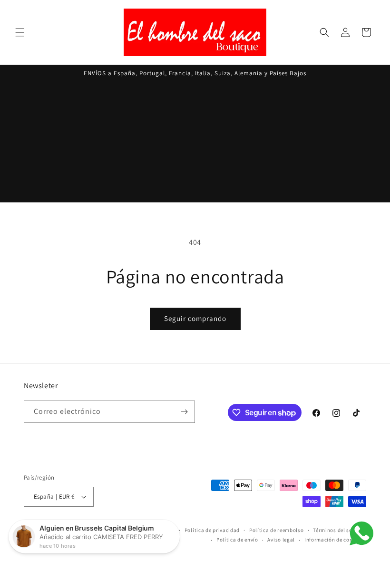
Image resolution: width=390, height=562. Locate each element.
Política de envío (237, 539)
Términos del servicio (339, 530)
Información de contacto (335, 539)
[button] (20, 32)
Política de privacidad (212, 530)
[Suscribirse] (184, 412)
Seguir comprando (195, 318)
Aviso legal (281, 539)
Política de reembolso (276, 530)
